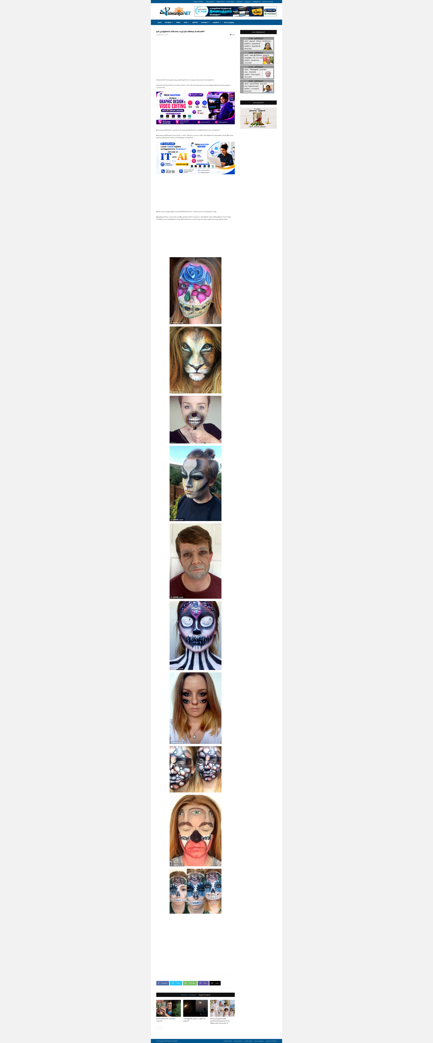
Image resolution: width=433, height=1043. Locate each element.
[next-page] (161, 1027)
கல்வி (185, 22)
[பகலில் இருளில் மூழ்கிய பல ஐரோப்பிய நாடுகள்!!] (195, 1008)
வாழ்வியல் (216, 22)
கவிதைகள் (248, 1)
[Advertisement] (195, 41)
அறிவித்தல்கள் (256, 1)
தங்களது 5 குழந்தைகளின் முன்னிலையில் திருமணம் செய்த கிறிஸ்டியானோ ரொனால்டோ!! (220, 1021)
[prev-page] (157, 1027)
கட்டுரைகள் (239, 1)
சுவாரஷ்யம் (204, 22)
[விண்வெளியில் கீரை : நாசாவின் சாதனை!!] (168, 1008)
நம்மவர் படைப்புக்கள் (268, 1)
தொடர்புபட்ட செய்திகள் (188, 995)
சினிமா (178, 22)
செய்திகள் (168, 22)
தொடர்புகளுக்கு (229, 22)
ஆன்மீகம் (195, 22)
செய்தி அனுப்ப (230, 1)
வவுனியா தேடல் (220, 1)
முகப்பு (160, 22)
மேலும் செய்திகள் (204, 995)
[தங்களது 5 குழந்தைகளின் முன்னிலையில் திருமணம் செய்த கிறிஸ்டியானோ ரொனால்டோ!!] (222, 1008)
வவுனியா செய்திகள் (271, 1041)
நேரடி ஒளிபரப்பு (210, 1)
